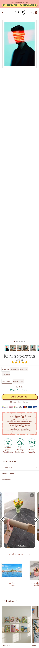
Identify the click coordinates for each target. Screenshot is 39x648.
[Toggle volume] (32, 495)
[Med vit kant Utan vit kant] (19, 182)
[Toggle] (1, 347)
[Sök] (32, 12)
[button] (2, 519)
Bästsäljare (6, 645)
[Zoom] (19, 44)
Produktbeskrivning (9, 461)
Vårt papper (6, 480)
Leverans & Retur (8, 474)
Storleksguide (7, 467)
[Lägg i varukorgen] (19, 397)
